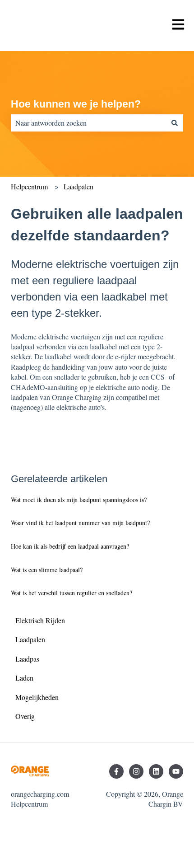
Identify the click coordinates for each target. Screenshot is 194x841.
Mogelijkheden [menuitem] (37, 697)
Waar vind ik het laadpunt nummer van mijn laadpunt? (80, 522)
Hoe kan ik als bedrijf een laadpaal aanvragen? (70, 546)
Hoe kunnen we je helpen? (76, 104)
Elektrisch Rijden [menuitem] (40, 620)
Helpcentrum (29, 186)
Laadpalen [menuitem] (30, 639)
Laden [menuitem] (24, 677)
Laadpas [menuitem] (27, 658)
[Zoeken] (174, 123)
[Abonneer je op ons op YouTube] (176, 771)
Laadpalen (78, 186)
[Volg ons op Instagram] (136, 771)
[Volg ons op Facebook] (116, 771)
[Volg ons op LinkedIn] (156, 771)
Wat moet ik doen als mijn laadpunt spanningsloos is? (79, 499)
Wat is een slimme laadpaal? (47, 569)
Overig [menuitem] (25, 716)
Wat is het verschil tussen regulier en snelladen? (71, 592)
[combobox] (88, 123)
